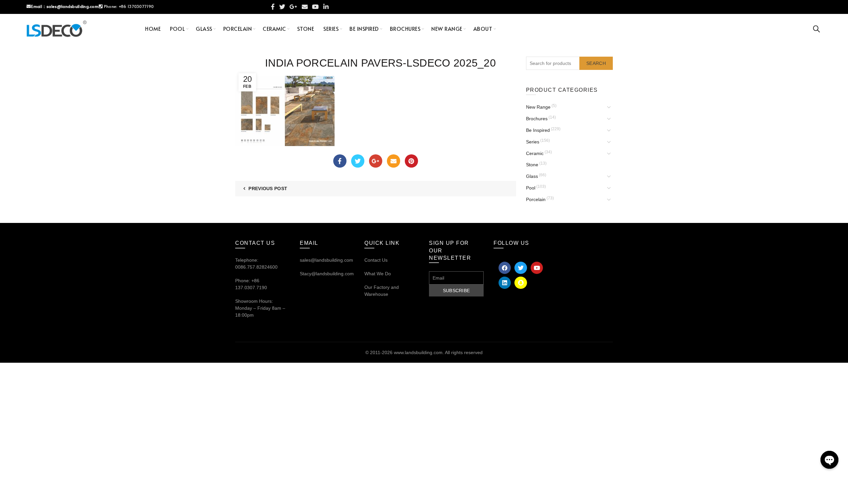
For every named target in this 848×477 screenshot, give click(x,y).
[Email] (393, 161)
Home (153, 28)
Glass (204, 28)
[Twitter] (357, 161)
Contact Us (376, 260)
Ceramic (274, 28)
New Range (446, 28)
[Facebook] (339, 161)
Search (596, 63)
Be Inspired (364, 28)
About (483, 28)
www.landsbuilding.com (418, 352)
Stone (305, 28)
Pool (177, 28)
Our (368, 287)
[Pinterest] (411, 161)
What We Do (377, 273)
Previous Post (267, 188)
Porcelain (237, 28)
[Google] (375, 161)
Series (331, 28)
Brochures (405, 28)
